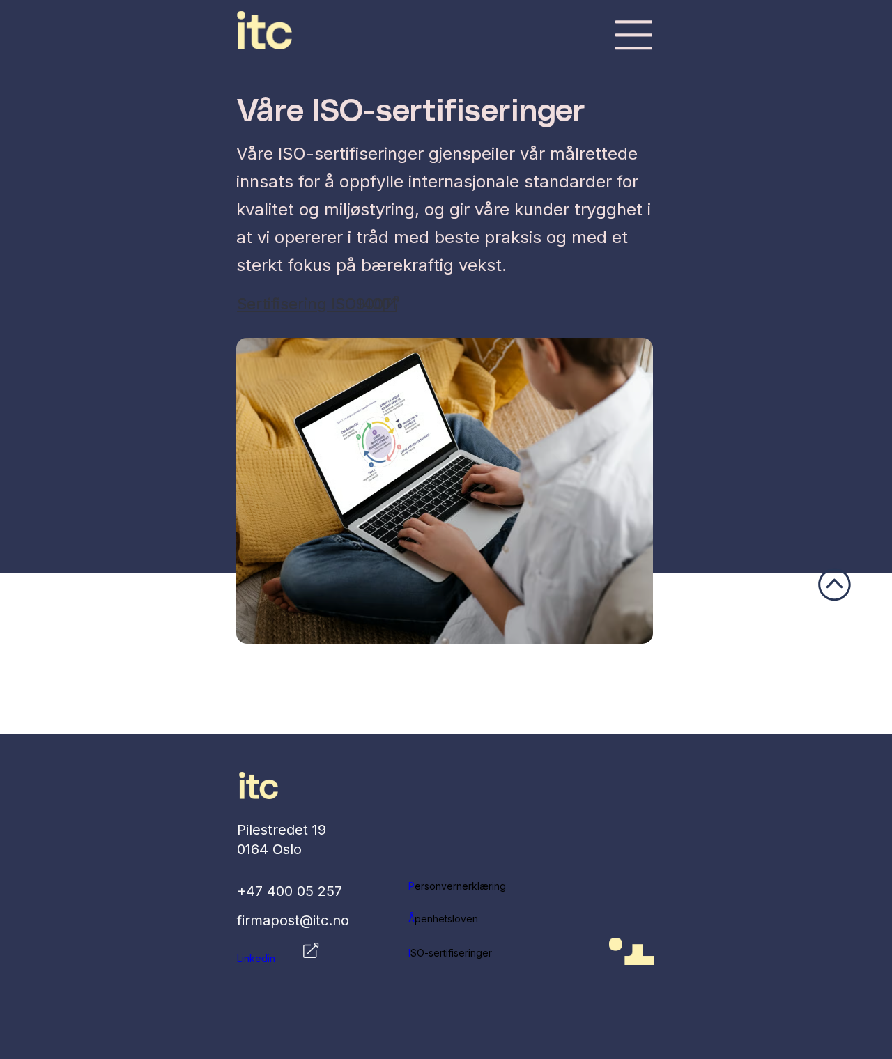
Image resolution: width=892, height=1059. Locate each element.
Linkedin (256, 958)
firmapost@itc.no (293, 920)
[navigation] (633, 35)
